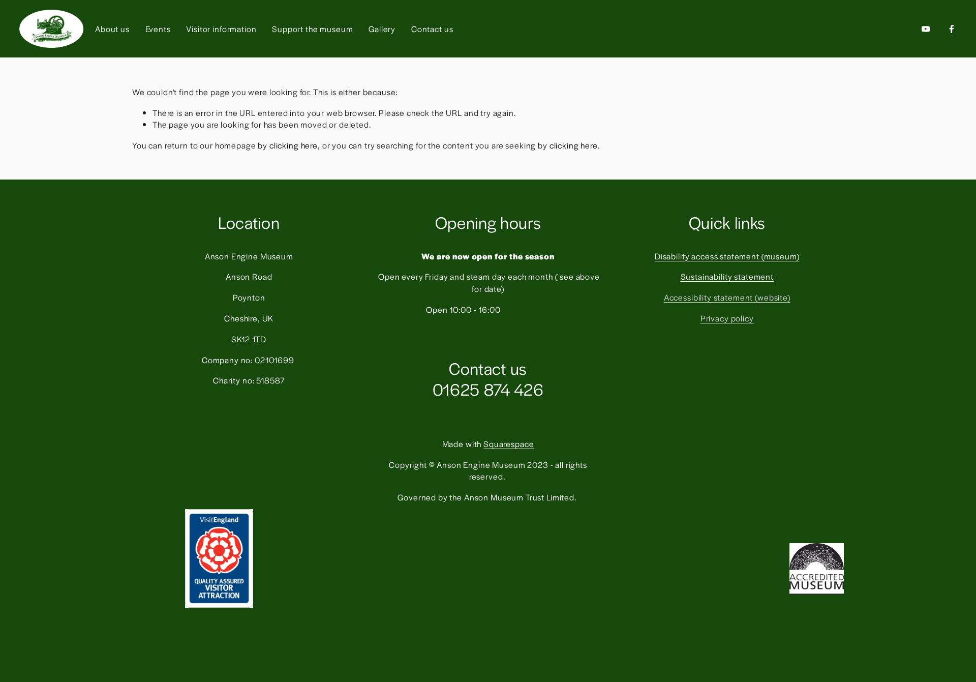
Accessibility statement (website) (727, 297)
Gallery (382, 29)
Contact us (432, 29)
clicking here (293, 145)
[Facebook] (952, 29)
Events (158, 29)
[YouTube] (926, 29)
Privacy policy (727, 318)
